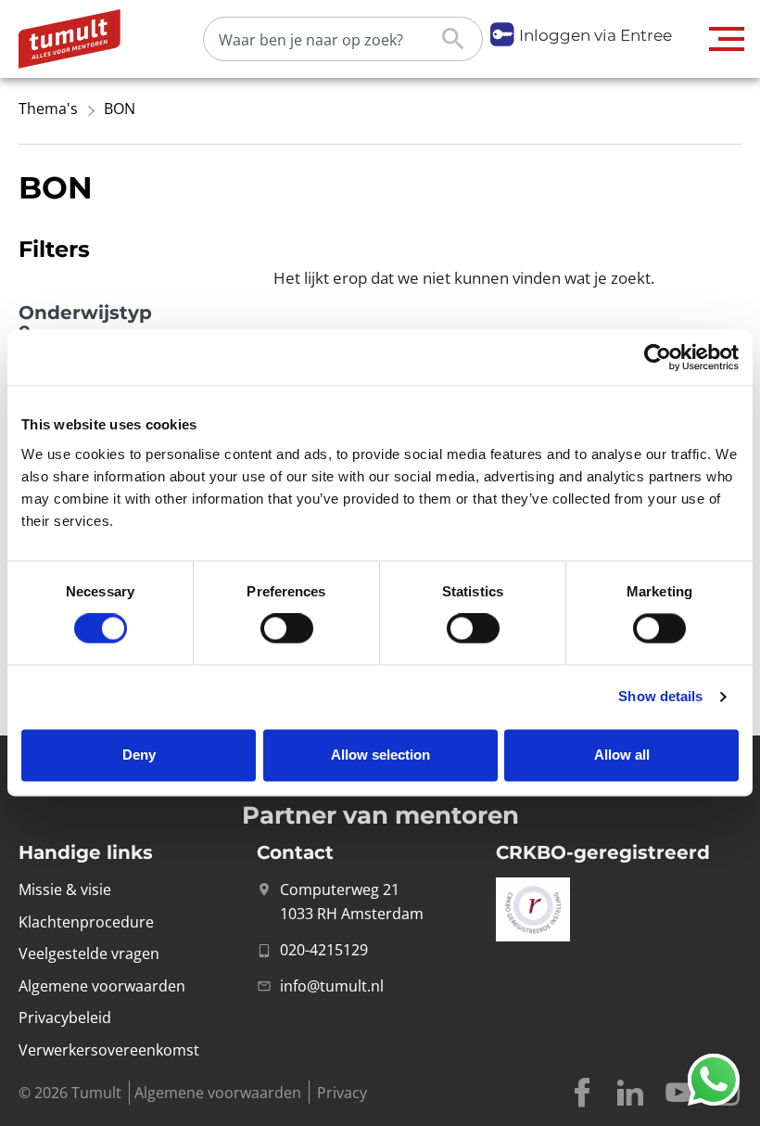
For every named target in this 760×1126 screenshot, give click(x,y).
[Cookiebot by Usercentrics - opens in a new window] (657, 357)
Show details (660, 697)
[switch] (286, 629)
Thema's (48, 108)
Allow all (622, 754)
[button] (727, 39)
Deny (139, 754)
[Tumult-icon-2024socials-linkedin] (630, 1092)
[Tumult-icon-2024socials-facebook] (582, 1092)
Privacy (342, 1092)
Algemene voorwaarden (217, 1092)
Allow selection (380, 754)
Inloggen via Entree (595, 35)
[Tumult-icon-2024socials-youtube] (678, 1092)
